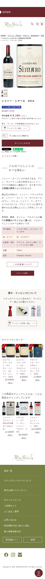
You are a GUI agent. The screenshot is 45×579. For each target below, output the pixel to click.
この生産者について (22, 264)
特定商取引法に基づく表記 (17, 526)
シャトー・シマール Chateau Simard (16, 38)
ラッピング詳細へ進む (21, 323)
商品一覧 (8, 471)
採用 (33, 540)
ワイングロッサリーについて (18, 481)
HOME (3, 35)
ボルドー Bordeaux (31, 35)
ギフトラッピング (12, 500)
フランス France (14, 35)
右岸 (42, 35)
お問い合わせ (10, 520)
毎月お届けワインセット (15, 490)
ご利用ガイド (10, 506)
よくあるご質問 (11, 511)
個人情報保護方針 (12, 531)
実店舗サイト (12, 540)
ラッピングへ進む (14, 128)
